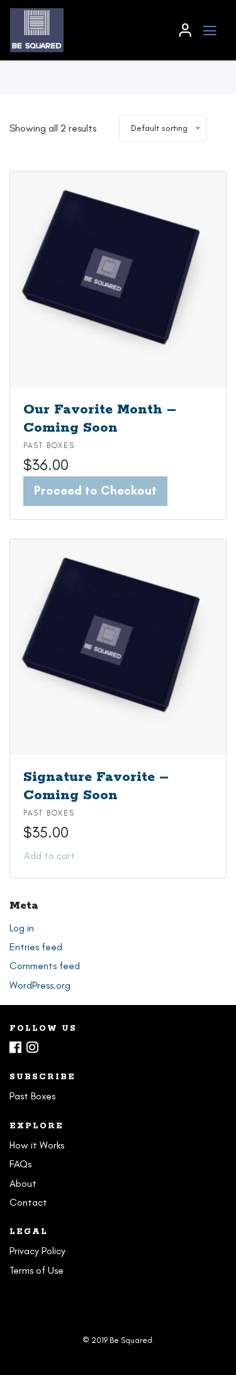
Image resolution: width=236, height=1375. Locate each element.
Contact (28, 1202)
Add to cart (49, 855)
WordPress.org (39, 985)
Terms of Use (36, 1270)
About (23, 1183)
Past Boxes (49, 445)
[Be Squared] (88, 30)
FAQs (20, 1164)
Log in (21, 928)
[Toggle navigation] (210, 31)
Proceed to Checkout (95, 490)
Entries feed (35, 947)
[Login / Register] (185, 30)
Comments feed (44, 966)
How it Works (36, 1145)
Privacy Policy (37, 1251)
